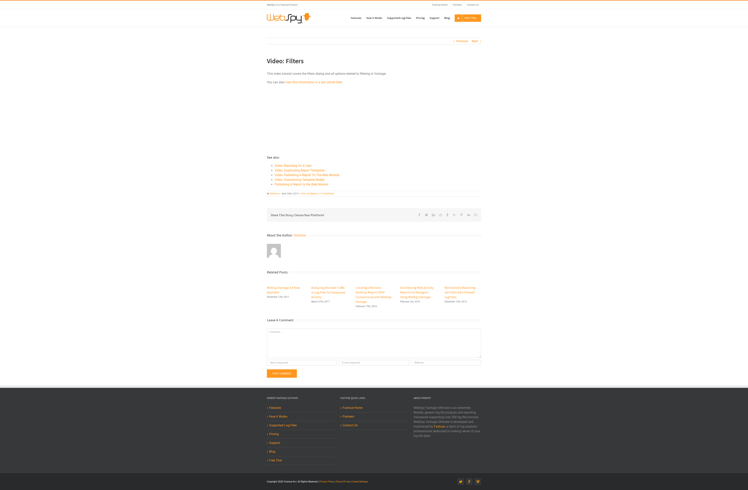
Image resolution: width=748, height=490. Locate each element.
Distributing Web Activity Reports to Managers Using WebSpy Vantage (417, 292)
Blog (272, 451)
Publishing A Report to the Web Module (301, 184)
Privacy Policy (326, 481)
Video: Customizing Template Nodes (300, 180)
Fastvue (439, 426)
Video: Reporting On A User (293, 166)
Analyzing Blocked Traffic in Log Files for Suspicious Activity (328, 292)
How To (305, 193)
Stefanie (274, 193)
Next (475, 41)
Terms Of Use (343, 481)
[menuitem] (440, 5)
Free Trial (275, 460)
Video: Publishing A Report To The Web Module (307, 175)
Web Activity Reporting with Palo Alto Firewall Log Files (460, 292)
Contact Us (350, 425)
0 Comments (327, 193)
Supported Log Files (283, 425)
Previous (462, 41)
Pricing (274, 434)
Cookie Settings (359, 481)
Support (274, 443)
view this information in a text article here (313, 82)
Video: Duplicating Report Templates (300, 170)
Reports (314, 193)
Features (275, 408)
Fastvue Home (353, 408)
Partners (348, 416)
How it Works (278, 416)
